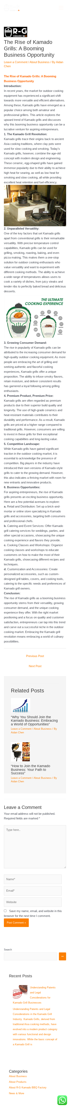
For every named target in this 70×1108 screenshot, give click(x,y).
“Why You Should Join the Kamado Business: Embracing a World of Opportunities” (34, 720)
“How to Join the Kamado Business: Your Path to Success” (30, 769)
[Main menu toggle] (61, 8)
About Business (40, 62)
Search (8, 949)
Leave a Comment (15, 62)
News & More (16, 1093)
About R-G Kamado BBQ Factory (27, 1087)
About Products (17, 1081)
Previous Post (35, 656)
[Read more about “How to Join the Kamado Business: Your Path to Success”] (35, 752)
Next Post (35, 666)
